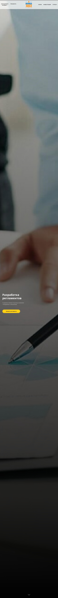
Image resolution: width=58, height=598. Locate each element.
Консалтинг (4, 4)
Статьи (55, 4)
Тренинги (13, 4)
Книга (40, 4)
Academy (4, 5)
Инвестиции (47, 4)
